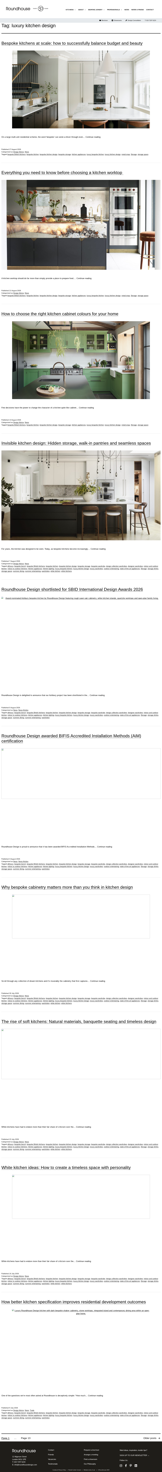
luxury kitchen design (113, 154)
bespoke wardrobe (98, 566)
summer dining (18, 571)
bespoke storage (64, 154)
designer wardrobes (135, 566)
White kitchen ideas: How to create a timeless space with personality (66, 1167)
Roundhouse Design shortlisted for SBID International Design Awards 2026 (72, 589)
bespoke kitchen (33, 154)
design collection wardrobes (116, 566)
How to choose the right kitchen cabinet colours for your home (59, 313)
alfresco (10, 566)
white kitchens (66, 571)
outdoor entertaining (111, 569)
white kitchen (55, 571)
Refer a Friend (137, 10)
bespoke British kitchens (16, 154)
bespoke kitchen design (48, 154)
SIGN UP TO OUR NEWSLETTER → (134, 1455)
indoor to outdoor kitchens (17, 569)
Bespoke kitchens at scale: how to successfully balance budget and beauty (72, 43)
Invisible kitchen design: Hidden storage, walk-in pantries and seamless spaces (76, 443)
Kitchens (70, 10)
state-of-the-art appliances (130, 569)
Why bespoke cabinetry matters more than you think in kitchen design (67, 887)
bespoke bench (20, 566)
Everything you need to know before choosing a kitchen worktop (62, 172)
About (81, 10)
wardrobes (46, 571)
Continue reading (93, 137)
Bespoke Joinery (95, 10)
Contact (150, 10)
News (126, 10)
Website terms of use (89, 1470)
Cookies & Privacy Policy (59, 1470)
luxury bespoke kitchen (95, 154)
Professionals (113, 10)
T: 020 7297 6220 (150, 20)
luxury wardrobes (96, 569)
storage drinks (153, 569)
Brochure (104, 20)
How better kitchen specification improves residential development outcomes (73, 1301)
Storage (134, 154)
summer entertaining (33, 571)
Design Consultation (134, 20)
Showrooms (117, 20)
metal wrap (126, 154)
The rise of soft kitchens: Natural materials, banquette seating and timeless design (78, 1021)
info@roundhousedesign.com (25, 1465)
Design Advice (18, 152)
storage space (143, 154)
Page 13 (25, 1438)
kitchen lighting (48, 569)
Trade (32, 1410)
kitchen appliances (79, 154)
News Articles (23, 710)
